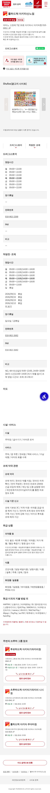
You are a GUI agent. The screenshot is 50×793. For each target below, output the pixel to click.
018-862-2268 (11, 216)
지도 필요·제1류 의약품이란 (17, 68)
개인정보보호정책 (18, 780)
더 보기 (8, 306)
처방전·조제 (34, 144)
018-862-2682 (11, 335)
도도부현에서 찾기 (38, 6)
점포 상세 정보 (25, 678)
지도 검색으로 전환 (25, 762)
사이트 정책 (33, 780)
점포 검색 (17, 4)
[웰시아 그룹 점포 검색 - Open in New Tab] (29, 3)
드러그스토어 (16, 144)
